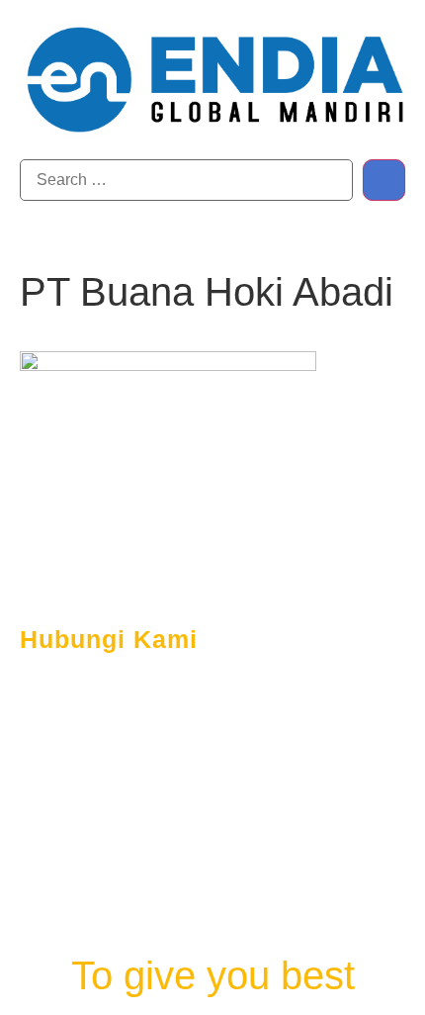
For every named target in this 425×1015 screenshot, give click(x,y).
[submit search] (384, 180)
